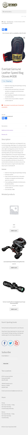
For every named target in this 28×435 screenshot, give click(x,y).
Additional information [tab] (7, 130)
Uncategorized (10, 21)
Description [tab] (4, 126)
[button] (24, 38)
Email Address (5, 355)
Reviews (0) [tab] (4, 134)
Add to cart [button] (14, 230)
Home (4, 21)
